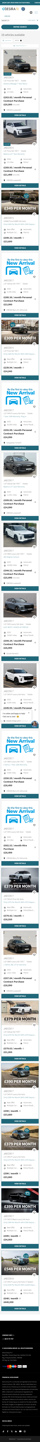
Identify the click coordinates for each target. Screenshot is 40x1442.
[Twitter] (11, 1431)
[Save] (34, 74)
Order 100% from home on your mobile (16, 3)
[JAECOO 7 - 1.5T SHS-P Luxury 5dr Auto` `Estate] (20, 394)
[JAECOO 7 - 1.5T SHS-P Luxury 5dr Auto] (20, 1075)
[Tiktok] (3, 1431)
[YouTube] (20, 1431)
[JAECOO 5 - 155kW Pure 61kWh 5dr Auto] (20, 202)
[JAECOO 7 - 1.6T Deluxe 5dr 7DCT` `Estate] (20, 265)
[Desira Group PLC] (10, 9)
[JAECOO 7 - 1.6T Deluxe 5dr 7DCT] (20, 1013)
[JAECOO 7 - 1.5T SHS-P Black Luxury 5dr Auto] (20, 1200)
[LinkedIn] (16, 1431)
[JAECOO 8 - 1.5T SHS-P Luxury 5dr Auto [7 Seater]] (20, 1263)
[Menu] (36, 12)
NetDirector (12, 1439)
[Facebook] (7, 1431)
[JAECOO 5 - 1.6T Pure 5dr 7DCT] (20, 332)
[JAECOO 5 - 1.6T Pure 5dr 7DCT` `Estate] (20, 62)
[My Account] (31, 12)
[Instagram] (24, 1431)
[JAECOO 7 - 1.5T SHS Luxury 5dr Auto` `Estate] (20, 605)
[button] (21, 40)
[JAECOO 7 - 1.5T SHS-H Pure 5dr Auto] (20, 880)
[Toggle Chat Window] (34, 724)
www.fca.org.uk (17, 1412)
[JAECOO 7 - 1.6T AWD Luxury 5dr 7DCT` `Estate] (20, 535)
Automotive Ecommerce (24, 1439)
